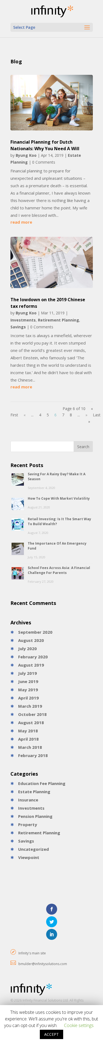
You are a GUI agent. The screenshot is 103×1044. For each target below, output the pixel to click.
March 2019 (30, 706)
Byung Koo (26, 155)
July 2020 (27, 648)
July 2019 (27, 673)
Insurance (28, 800)
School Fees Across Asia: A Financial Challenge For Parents (59, 570)
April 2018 (28, 739)
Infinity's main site (32, 953)
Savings (18, 326)
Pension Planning (35, 816)
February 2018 (33, 755)
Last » (94, 418)
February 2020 (33, 656)
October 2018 (32, 714)
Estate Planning (34, 791)
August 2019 (31, 665)
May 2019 (28, 689)
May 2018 (28, 730)
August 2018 (31, 722)
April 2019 (28, 698)
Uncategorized (33, 849)
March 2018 (30, 747)
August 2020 (31, 640)
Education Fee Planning (41, 783)
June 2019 (28, 681)
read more (21, 222)
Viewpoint (28, 857)
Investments (23, 320)
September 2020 (35, 632)
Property (27, 824)
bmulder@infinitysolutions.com (42, 963)
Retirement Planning (58, 320)
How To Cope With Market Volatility (59, 498)
